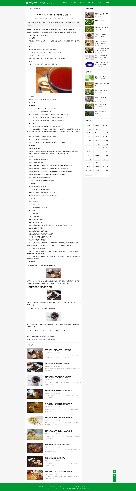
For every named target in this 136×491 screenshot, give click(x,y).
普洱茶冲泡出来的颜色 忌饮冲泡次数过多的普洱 (58, 472)
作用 (88, 163)
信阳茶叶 (65, 3)
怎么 (51, 330)
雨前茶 (88, 166)
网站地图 (89, 486)
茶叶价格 (82, 3)
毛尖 (105, 151)
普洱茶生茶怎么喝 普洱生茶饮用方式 (55, 458)
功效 (105, 159)
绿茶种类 (105, 136)
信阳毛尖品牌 (51, 129)
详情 (67, 283)
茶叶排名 (88, 159)
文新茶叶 (88, 144)
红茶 (105, 129)
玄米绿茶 (88, 140)
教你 (57, 330)
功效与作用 (91, 3)
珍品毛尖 (105, 170)
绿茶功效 (97, 133)
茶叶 (29, 330)
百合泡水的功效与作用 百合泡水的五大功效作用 (58, 431)
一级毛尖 (105, 163)
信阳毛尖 (42, 2)
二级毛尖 (97, 163)
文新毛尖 (105, 140)
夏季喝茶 (105, 148)
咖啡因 (88, 133)
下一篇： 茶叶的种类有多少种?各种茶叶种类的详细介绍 (41, 339)
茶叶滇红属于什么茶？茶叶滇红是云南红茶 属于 (58, 404)
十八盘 (97, 148)
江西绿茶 (97, 136)
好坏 (64, 330)
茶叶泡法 (105, 144)
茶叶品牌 (73, 3)
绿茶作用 (105, 133)
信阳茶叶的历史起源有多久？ (102, 90)
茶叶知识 (108, 3)
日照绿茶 (88, 129)
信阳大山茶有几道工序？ (101, 104)
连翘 (97, 159)
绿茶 (97, 129)
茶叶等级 (88, 174)
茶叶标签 (88, 121)
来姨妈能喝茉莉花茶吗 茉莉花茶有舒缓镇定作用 (58, 417)
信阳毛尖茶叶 (56, 18)
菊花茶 (97, 151)
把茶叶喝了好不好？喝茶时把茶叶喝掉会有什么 (58, 363)
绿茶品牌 (97, 125)
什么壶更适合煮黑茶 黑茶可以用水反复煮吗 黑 (58, 444)
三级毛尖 (105, 155)
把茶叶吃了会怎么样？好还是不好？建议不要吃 (58, 377)
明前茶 (97, 170)
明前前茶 (88, 170)
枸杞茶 (88, 151)
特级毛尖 (105, 166)
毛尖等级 (97, 144)
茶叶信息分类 (95, 486)
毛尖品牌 (88, 125)
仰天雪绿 (97, 140)
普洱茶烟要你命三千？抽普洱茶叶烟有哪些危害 (58, 350)
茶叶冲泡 (88, 148)
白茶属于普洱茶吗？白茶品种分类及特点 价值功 (58, 390)
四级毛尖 (97, 155)
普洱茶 (36, 330)
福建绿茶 (88, 136)
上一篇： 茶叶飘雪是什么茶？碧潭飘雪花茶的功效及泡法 (41, 336)
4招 (70, 330)
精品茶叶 (100, 3)
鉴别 (44, 330)
